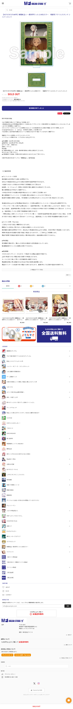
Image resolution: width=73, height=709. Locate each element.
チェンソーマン (11, 505)
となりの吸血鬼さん (12, 510)
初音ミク (9, 526)
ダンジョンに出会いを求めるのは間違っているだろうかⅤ (23, 500)
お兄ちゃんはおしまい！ (14, 423)
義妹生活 (9, 449)
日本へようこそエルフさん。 (15, 516)
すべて (8, 286)
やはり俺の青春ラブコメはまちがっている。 (19, 356)
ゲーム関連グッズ (12, 376)
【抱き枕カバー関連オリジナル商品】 (17, 562)
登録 (68, 606)
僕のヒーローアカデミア (13, 536)
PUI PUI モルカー (12, 531)
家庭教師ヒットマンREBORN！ (15, 443)
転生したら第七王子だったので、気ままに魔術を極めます (23, 413)
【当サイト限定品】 (12, 557)
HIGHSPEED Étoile (12, 521)
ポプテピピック (11, 541)
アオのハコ (10, 428)
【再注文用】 (10, 577)
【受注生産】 (10, 572)
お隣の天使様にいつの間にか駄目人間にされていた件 (22, 382)
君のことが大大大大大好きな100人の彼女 (18, 454)
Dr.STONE (9, 418)
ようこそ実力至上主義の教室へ (15, 392)
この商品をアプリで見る (36, 269)
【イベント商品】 (12, 567)
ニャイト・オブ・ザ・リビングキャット (18, 366)
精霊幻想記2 (10, 490)
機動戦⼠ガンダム (12, 351)
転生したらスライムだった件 (15, 361)
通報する (68, 275)
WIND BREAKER (11, 433)
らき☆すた (10, 387)
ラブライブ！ (10, 552)
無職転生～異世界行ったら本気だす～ (17, 546)
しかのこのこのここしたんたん (15, 474)
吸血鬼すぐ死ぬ (11, 459)
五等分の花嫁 (10, 464)
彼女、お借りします (12, 397)
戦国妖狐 (9, 495)
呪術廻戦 (9, 479)
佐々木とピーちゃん (12, 469)
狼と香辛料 (10, 438)
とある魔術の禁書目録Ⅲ (14, 371)
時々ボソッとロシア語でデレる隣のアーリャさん (20, 402)
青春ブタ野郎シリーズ (13, 485)
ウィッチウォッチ (12, 407)
